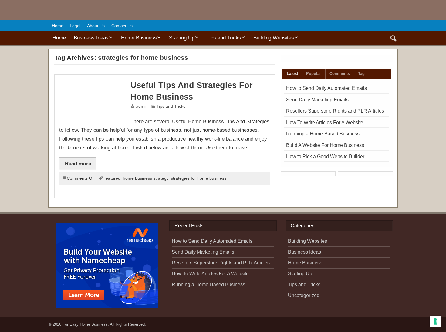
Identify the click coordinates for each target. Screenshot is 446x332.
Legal (75, 25)
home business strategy (145, 178)
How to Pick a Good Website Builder (325, 156)
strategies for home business (198, 178)
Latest (292, 73)
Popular (313, 73)
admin (142, 106)
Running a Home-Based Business (323, 133)
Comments (339, 73)
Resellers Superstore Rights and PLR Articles (335, 110)
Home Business (139, 38)
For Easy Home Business (85, 324)
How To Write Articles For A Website (324, 122)
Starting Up (181, 38)
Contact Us (122, 25)
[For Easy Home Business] (77, 11)
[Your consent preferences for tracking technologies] (435, 321)
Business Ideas (91, 38)
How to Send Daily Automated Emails (326, 88)
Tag (361, 73)
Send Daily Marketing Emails (317, 99)
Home (57, 25)
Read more (78, 164)
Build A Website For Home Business (325, 145)
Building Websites (273, 38)
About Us (96, 25)
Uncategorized (303, 295)
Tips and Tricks (224, 38)
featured (112, 178)
